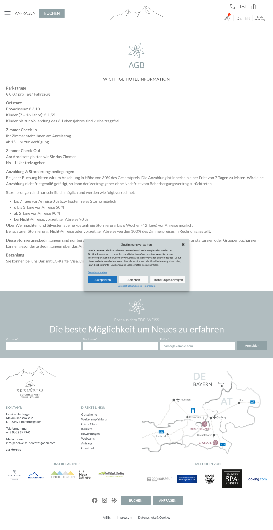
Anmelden (252, 345)
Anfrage (86, 443)
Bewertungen (90, 433)
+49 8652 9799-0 (18, 432)
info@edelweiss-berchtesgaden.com (30, 443)
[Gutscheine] (254, 6)
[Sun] (114, 500)
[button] (183, 245)
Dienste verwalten (97, 272)
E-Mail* (164, 339)
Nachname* (90, 339)
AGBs (107, 517)
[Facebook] (94, 500)
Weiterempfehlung (94, 419)
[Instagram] (104, 500)
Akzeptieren (103, 279)
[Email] (244, 6)
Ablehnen (134, 279)
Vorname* (12, 339)
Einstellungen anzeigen (167, 279)
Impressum (149, 285)
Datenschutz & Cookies (130, 285)
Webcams (88, 438)
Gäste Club (89, 424)
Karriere (87, 429)
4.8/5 (259, 16)
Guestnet (87, 448)
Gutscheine (89, 414)
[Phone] (233, 6)
